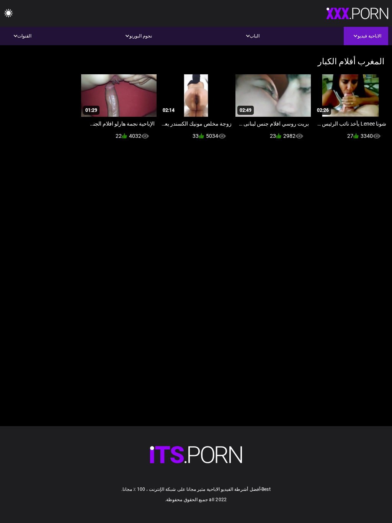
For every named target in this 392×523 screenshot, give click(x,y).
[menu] (8, 13)
